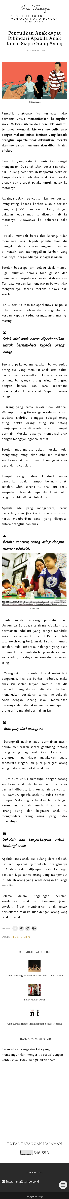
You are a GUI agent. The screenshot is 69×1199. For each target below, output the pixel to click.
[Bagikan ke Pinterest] (27, 928)
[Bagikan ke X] (21, 928)
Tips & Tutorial (20, 936)
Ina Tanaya (34, 8)
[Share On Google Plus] (34, 928)
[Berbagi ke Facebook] (15, 928)
